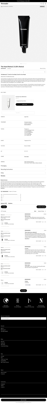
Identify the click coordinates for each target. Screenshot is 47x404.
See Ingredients (27, 124)
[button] (2, 34)
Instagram (3, 384)
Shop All (2, 341)
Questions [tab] (10, 204)
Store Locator (4, 372)
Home (2, 6)
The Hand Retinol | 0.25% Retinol (10, 240)
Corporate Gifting (4, 346)
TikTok (2, 385)
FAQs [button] (2, 173)
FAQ (2, 357)
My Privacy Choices (5, 362)
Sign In (2, 328)
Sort (35, 211)
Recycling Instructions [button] (7, 169)
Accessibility (3, 360)
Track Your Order (4, 359)
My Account (3, 329)
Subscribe (3, 343)
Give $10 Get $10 (4, 331)
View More (18, 112)
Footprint (3, 374)
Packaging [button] (3, 166)
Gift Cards (3, 344)
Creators (3, 387)
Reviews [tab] (4, 204)
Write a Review (42, 207)
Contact (2, 356)
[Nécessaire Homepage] (4, 3)
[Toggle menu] (45, 3)
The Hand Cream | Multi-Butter (21, 96)
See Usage (26, 156)
